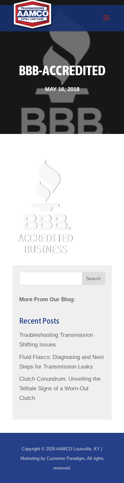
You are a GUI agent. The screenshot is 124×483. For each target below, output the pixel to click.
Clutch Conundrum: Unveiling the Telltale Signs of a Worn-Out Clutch (60, 388)
